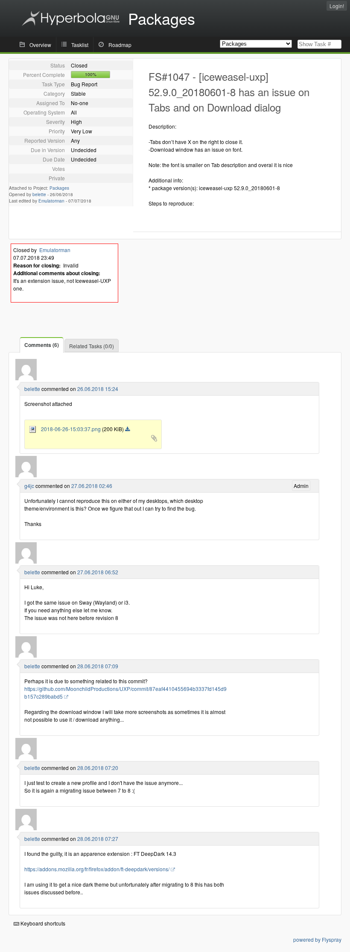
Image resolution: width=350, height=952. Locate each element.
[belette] (26, 378)
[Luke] (26, 475)
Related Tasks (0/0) (91, 346)
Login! (337, 5)
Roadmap (119, 44)
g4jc (29, 485)
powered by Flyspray (317, 939)
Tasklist (79, 44)
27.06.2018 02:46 (91, 485)
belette (39, 194)
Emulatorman (51, 201)
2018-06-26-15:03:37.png (69, 428)
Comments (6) (41, 345)
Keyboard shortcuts (42, 923)
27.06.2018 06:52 (97, 572)
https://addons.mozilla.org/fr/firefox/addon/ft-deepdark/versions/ (96, 869)
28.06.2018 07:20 (97, 767)
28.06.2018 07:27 (97, 838)
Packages (59, 188)
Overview (40, 44)
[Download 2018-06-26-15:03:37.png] (127, 429)
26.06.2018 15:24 (97, 388)
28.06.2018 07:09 (97, 666)
